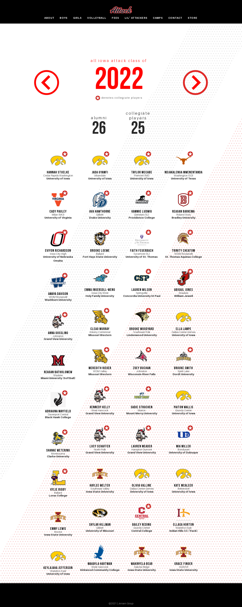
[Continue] (46, 82)
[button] (64, 18)
